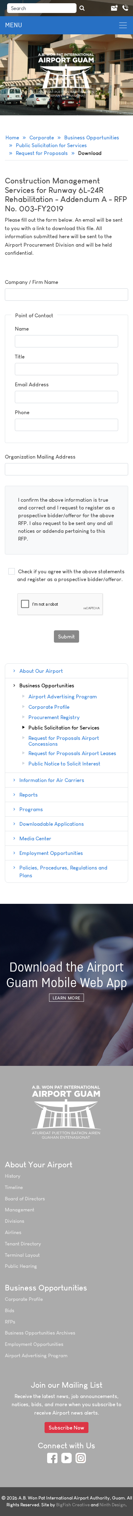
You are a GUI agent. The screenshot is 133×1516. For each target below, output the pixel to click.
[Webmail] (114, 8)
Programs (31, 809)
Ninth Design (112, 1505)
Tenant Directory (23, 1244)
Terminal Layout (22, 1255)
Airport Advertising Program (62, 697)
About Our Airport (41, 671)
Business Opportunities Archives (40, 1333)
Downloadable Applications (51, 824)
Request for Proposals (42, 153)
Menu (13, 25)
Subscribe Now (66, 1427)
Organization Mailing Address (40, 456)
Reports (28, 794)
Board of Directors (25, 1198)
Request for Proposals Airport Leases (72, 753)
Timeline (14, 1187)
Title (20, 356)
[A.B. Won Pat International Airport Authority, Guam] (66, 1111)
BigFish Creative (73, 1505)
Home (12, 137)
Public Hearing (21, 1266)
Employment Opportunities (51, 853)
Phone (22, 412)
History (12, 1176)
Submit (66, 636)
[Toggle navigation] (123, 25)
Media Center (35, 838)
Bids (9, 1310)
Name (22, 328)
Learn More (66, 997)
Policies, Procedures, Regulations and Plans (63, 871)
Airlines (13, 1232)
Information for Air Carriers (51, 780)
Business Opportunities (91, 137)
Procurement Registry (54, 717)
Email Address (32, 384)
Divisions (14, 1221)
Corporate (41, 137)
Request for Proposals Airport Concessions (63, 741)
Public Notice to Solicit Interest (64, 764)
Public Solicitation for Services (51, 145)
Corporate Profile (48, 707)
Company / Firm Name (31, 282)
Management (19, 1210)
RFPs (10, 1322)
